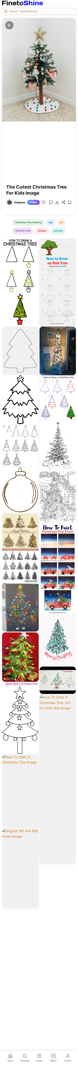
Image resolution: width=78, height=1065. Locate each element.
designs (42, 230)
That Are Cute (23, 230)
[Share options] (34, 243)
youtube (58, 230)
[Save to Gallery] (34, 250)
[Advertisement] (39, 156)
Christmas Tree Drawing (28, 222)
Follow (33, 202)
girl (61, 222)
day (51, 222)
